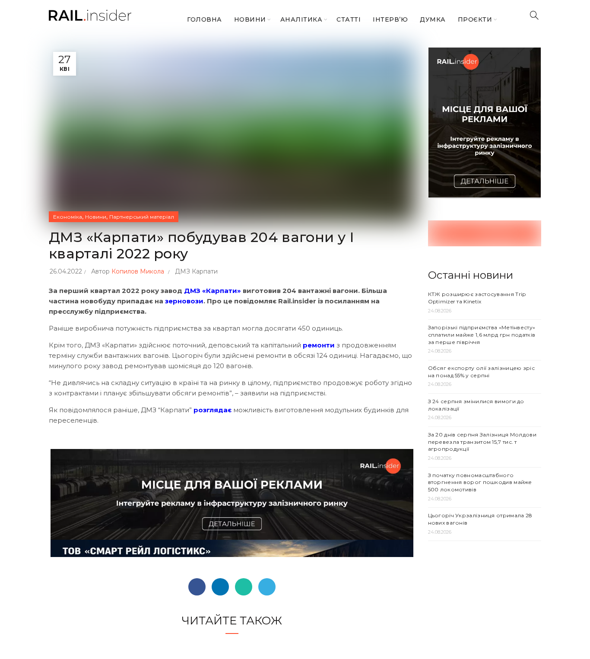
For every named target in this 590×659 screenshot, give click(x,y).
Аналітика (301, 19)
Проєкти (475, 19)
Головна (204, 19)
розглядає (213, 410)
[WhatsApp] (243, 586)
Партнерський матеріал (141, 216)
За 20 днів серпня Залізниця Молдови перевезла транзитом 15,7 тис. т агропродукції (482, 441)
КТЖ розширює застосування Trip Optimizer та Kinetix (477, 298)
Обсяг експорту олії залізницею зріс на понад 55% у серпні (481, 372)
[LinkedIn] (220, 586)
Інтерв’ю (390, 19)
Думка (433, 19)
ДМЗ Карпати (196, 271)
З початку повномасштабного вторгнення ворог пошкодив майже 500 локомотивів (480, 482)
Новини (250, 19)
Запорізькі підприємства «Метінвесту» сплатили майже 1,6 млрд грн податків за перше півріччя (482, 334)
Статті (348, 19)
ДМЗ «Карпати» (213, 291)
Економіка (67, 216)
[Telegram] (267, 586)
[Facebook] (197, 586)
